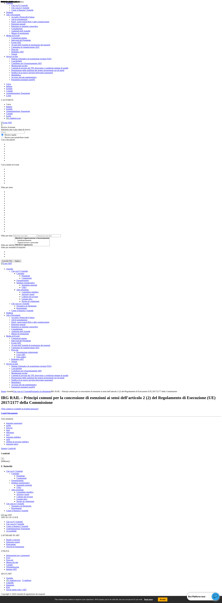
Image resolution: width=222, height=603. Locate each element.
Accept (162, 599)
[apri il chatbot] (215, 596)
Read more (148, 599)
